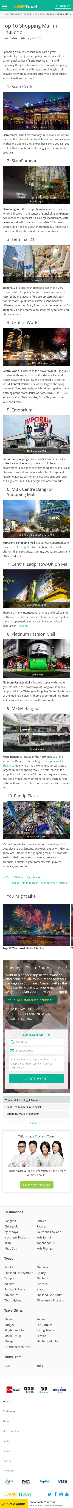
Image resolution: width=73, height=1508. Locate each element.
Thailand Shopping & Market (22, 1100)
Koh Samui (43, 1237)
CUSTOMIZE (63, 6)
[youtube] (67, 1494)
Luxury (41, 1273)
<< (22, 877)
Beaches (42, 1284)
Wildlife (9, 1284)
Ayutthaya (11, 1232)
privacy (7, 1461)
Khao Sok (10, 1248)
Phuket (41, 1221)
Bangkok (24, 547)
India (39, 1366)
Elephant (42, 1278)
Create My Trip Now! (36, 1185)
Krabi (8, 1243)
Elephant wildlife (47, 1341)
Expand (35, 1123)
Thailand (22, 625)
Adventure (11, 1295)
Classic (8, 1319)
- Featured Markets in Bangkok (23, 1107)
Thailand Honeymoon (18, 1273)
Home (5, 13)
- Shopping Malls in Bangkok (22, 1113)
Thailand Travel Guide (33, 13)
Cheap (8, 1341)
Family (8, 1267)
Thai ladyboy (12, 1300)
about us (8, 1421)
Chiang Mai (11, 1226)
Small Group (12, 1336)
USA (7, 1366)
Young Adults (45, 1330)
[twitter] (50, 1494)
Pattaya (41, 1226)
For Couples (44, 1325)
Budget (9, 1325)
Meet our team (12, 1431)
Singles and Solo (15, 1330)
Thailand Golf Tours (49, 1295)
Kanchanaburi (45, 1243)
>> (41, 882)
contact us (9, 1441)
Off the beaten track (17, 1347)
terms (6, 1451)
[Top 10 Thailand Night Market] (36, 925)
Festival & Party (14, 1289)
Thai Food (43, 1267)
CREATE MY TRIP (37, 1079)
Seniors (41, 1319)
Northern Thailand (16, 1237)
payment (8, 1471)
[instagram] (61, 1494)
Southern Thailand (48, 1232)
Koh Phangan (45, 1248)
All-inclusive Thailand (50, 1300)
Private (41, 1336)
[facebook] (55, 1494)
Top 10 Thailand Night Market (23, 948)
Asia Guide (15, 13)
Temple (9, 1278)
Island (40, 1289)
